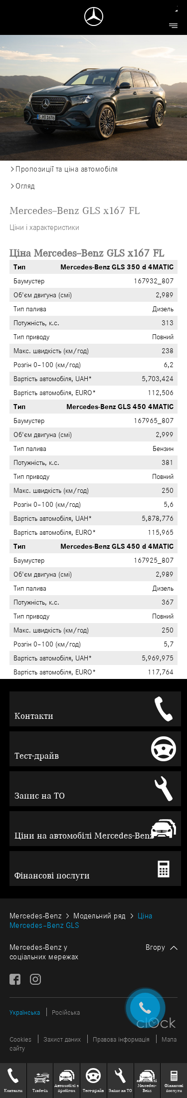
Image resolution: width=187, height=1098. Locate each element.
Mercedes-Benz (35, 915)
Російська (66, 1012)
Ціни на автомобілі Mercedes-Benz (84, 835)
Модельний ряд (99, 915)
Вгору (156, 947)
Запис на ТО (39, 795)
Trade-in (40, 1090)
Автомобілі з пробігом (66, 1088)
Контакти (33, 715)
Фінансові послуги (52, 875)
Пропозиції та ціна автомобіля (66, 169)
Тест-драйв (36, 755)
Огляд (25, 186)
